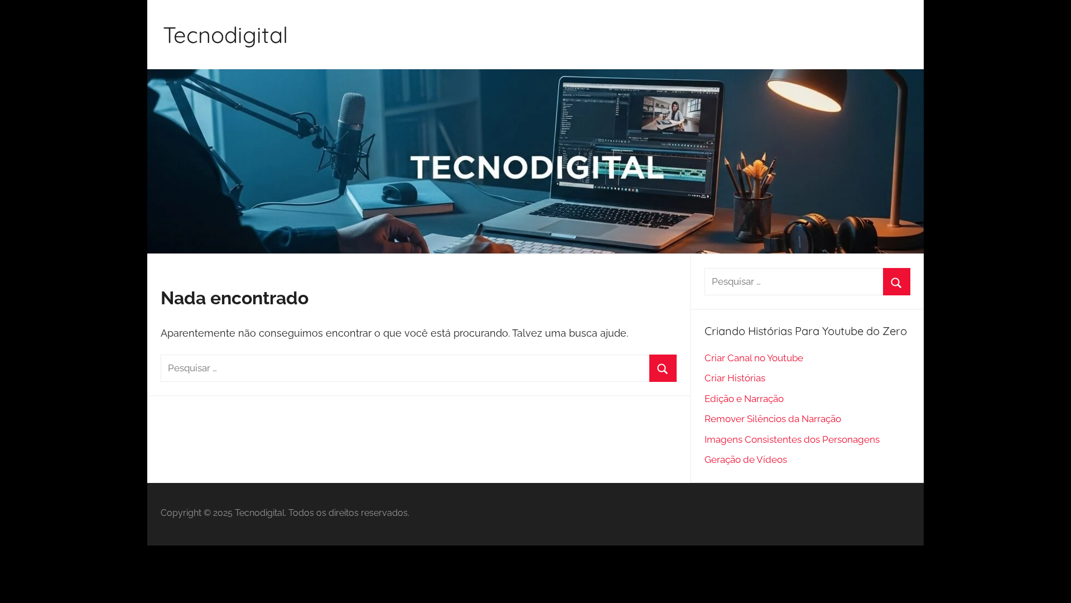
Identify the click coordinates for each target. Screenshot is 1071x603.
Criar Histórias (735, 378)
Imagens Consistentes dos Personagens (792, 439)
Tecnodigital (225, 35)
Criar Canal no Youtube (754, 357)
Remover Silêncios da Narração (773, 418)
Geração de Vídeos (746, 459)
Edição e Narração (744, 398)
